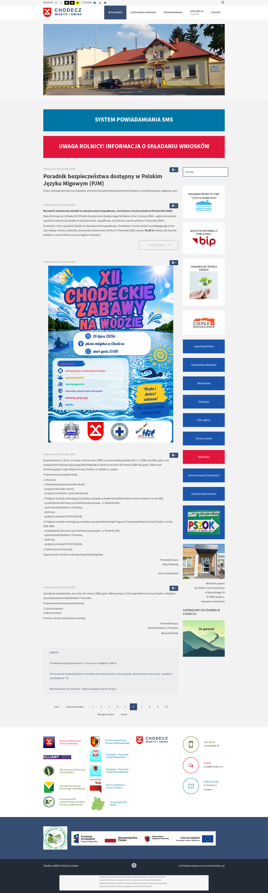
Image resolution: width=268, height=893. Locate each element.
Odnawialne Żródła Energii (204, 268)
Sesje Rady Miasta (204, 346)
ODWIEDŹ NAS (211, 781)
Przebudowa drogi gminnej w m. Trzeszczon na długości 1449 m (83, 663)
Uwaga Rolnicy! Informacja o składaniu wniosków (134, 146)
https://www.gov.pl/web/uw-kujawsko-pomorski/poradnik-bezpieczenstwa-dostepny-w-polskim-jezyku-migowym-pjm (110, 190)
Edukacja (204, 401)
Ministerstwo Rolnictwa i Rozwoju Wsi (72, 771)
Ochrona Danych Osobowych (203, 475)
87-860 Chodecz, (216, 597)
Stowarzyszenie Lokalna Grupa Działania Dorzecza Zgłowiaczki (72, 801)
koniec (124, 714)
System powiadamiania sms (134, 119)
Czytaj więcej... (157, 245)
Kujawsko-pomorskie (213, 601)
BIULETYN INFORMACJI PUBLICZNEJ (203, 232)
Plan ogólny (203, 420)
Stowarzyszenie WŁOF (118, 803)
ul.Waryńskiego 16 (215, 592)
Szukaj (223, 2)
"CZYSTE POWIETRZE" (204, 198)
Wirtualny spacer (215, 583)
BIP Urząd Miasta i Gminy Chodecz (115, 786)
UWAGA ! (54, 652)
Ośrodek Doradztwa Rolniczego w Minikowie (72, 787)
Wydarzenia (203, 383)
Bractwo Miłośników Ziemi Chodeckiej (70, 742)
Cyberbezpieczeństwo (203, 493)
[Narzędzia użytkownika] (174, 169)
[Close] (206, 877)
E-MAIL (207, 762)
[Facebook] (134, 865)
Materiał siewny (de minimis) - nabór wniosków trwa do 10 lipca (83, 688)
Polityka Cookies (69, 865)
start (56, 706)
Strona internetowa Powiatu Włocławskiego (117, 741)
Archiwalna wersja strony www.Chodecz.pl (202, 865)
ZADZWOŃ (209, 742)
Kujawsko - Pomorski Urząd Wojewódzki (117, 756)
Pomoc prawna (204, 438)
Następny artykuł (105, 714)
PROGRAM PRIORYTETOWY (203, 194)
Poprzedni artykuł (74, 706)
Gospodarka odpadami (203, 365)
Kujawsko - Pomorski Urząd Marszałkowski (117, 770)
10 (166, 706)
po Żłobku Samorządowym (210, 588)
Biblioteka (204, 457)
